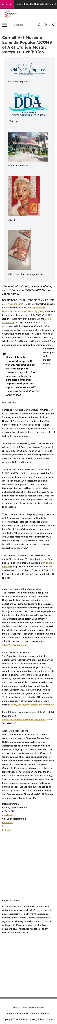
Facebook (7, 822)
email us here (9, 815)
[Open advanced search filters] (46, 25)
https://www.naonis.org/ (14, 645)
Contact (50, 1019)
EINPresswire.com (12, 304)
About (16, 1007)
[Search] (39, 25)
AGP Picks (7, 4)
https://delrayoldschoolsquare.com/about (32, 704)
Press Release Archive (33, 1007)
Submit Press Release (17, 1013)
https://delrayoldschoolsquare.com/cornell (24, 719)
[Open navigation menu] (4, 24)
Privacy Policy (36, 1019)
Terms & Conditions (41, 1013)
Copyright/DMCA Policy (15, 1019)
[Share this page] (53, 24)
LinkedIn (6, 830)
